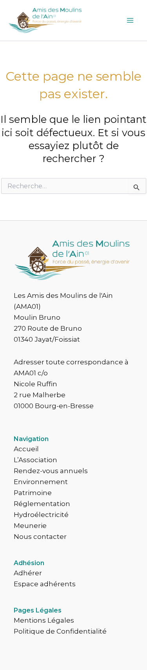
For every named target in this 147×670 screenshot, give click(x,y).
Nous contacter (40, 536)
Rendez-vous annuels (51, 471)
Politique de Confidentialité (60, 631)
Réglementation (42, 504)
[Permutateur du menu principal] (131, 20)
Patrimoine (33, 493)
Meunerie (30, 526)
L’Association (35, 460)
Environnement (41, 482)
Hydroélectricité (41, 515)
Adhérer (28, 573)
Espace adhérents (45, 584)
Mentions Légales (44, 620)
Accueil (26, 449)
